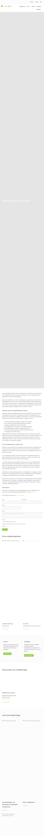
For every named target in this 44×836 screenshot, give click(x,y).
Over (28, 6)
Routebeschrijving (6, 698)
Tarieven (33, 6)
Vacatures (36, 1)
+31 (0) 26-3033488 (20, 495)
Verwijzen (31, 1)
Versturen (5, 529)
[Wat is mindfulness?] (32, 760)
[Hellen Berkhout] (11, 580)
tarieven (32, 492)
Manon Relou (26, 623)
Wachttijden (39, 6)
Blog (41, 1)
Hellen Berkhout (6, 623)
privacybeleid (13, 521)
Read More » (5, 810)
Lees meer (4, 629)
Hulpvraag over (22, 6)
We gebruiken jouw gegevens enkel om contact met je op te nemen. (13, 523)
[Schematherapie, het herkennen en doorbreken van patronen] (11, 760)
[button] (26, 6)
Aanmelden (38, 9)
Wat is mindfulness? (29, 802)
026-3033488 (6, 702)
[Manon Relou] (32, 580)
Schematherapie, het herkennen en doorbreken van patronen (10, 804)
